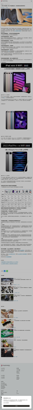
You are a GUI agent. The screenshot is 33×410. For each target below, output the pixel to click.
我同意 (16, 405)
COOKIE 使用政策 (6, 402)
